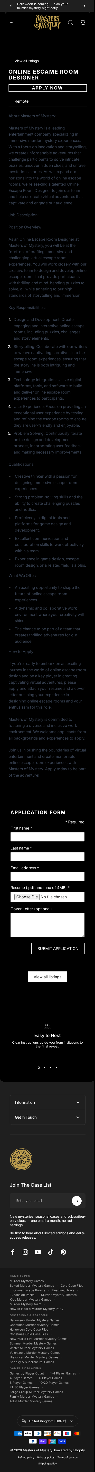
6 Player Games (50, 1420)
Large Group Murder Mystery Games (36, 1434)
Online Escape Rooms (55, 1328)
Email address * (24, 867)
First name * (21, 828)
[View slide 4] (56, 1068)
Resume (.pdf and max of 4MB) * (40, 887)
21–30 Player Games (24, 1429)
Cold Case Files (21, 1328)
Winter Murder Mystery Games (32, 1390)
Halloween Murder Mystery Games (34, 1362)
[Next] (83, 6)
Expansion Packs (50, 1332)
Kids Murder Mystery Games (30, 1342)
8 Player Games (21, 1425)
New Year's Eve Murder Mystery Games (38, 1381)
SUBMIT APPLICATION (58, 948)
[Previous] (11, 6)
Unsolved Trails (21, 1332)
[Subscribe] (73, 1238)
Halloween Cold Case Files (29, 1371)
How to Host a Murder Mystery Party (36, 1351)
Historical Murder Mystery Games (34, 1399)
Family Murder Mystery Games (32, 1439)
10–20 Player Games (53, 1425)
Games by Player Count (27, 1415)
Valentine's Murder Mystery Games (35, 1395)
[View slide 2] (45, 1068)
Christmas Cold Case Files (29, 1376)
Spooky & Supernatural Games (32, 1404)
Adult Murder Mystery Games (31, 1443)
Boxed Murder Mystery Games (32, 1323)
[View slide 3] (50, 1068)
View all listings (47, 976)
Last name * (21, 848)
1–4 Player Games (63, 1415)
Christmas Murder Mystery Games (34, 1367)
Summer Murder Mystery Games (33, 1385)
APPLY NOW (47, 87)
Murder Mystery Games (27, 1318)
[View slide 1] (39, 1068)
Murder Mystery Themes (27, 1337)
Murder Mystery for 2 (25, 1346)
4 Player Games (21, 1420)
